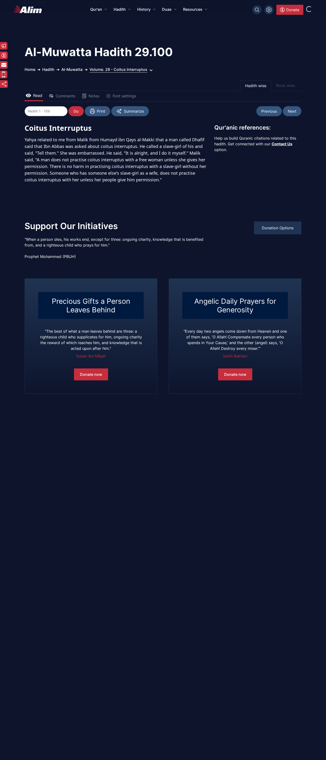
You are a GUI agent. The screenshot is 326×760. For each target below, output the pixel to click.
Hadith (120, 9)
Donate (292, 9)
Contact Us (282, 144)
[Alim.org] (29, 9)
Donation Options (278, 227)
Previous (269, 111)
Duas (167, 9)
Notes (94, 96)
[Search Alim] (257, 9)
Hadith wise (255, 85)
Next (292, 111)
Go (76, 111)
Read (37, 95)
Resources (192, 9)
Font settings (124, 96)
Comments (65, 96)
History (144, 9)
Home (30, 69)
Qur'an (96, 9)
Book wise (285, 85)
